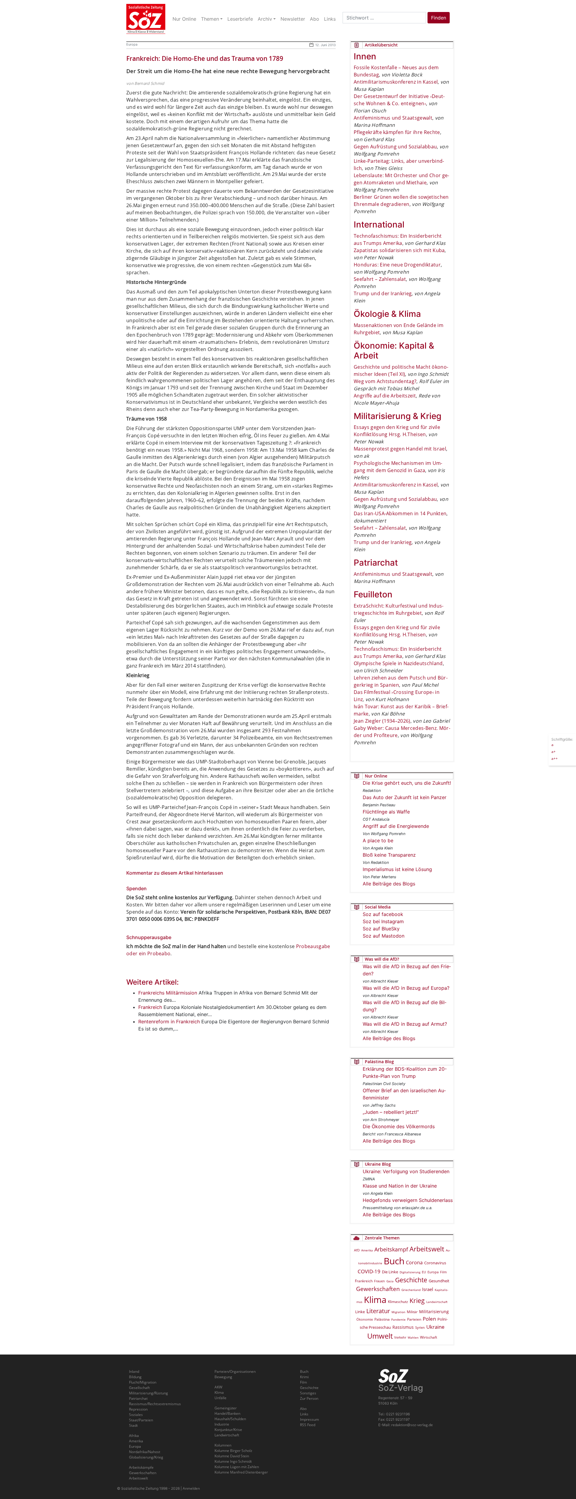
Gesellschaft (139, 1387)
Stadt (133, 1425)
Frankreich (364, 1280)
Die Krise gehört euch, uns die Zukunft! (407, 783)
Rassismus (403, 1327)
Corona (414, 1262)
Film (443, 1272)
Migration (398, 1312)
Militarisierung (434, 1311)
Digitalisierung (410, 1272)
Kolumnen (222, 1445)
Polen (429, 1318)
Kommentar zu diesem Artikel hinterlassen (174, 873)
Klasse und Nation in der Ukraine (400, 1186)
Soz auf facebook (383, 914)
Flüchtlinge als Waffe (386, 812)
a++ (554, 758)
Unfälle (220, 1397)
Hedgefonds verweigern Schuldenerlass (408, 1200)
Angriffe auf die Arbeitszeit (385, 395)
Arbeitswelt (427, 1249)
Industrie (221, 1424)
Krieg (417, 1300)
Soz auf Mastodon (383, 936)
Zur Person (309, 1398)
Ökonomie (364, 1319)
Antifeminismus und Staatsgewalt (393, 118)
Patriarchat (138, 1398)
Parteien (414, 1319)
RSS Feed (307, 1424)
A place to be (378, 840)
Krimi (304, 1376)
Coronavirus (435, 1263)
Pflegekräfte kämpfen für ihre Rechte (397, 132)
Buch (394, 1261)
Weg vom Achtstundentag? (385, 381)
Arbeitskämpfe (141, 1467)
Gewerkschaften (378, 1289)
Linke (360, 1311)
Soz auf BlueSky (381, 929)
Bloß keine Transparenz (389, 855)
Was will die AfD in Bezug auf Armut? (405, 1024)
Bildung (135, 1376)
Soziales (136, 1414)
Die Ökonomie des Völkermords (399, 1126)
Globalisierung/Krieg (146, 1457)
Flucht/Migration (142, 1382)
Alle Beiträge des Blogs (389, 884)
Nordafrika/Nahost (144, 1451)
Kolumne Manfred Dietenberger (241, 1472)
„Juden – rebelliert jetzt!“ (391, 1112)
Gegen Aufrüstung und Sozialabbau (395, 146)
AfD (357, 1250)
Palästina (382, 1319)
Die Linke (390, 1271)
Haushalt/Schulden (230, 1418)
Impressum (309, 1419)
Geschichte (411, 1280)
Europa (131, 44)
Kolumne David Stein (231, 1456)
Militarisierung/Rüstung (148, 1393)
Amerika (367, 1250)
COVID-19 (369, 1271)
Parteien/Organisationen (235, 1371)
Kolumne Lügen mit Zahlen (236, 1466)
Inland (134, 1371)
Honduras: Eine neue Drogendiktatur (397, 264)
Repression (138, 1409)
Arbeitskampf (391, 1249)
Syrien (420, 1327)
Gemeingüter (225, 1408)
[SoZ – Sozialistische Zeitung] (145, 18)
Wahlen (413, 1337)
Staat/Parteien (141, 1420)
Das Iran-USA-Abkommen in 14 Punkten (400, 513)
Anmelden (191, 1488)
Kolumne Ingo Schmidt (233, 1461)
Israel (427, 1289)
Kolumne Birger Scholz (233, 1450)
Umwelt (380, 1336)
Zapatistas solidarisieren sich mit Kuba (399, 250)
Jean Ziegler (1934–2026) (382, 721)
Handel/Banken (227, 1413)
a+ (553, 751)
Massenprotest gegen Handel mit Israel (400, 448)
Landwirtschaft (437, 1302)
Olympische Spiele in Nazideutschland (398, 663)
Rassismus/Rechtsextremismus (155, 1403)
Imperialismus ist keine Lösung (397, 869)
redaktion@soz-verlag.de (412, 1424)
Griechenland (411, 1290)
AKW (218, 1387)
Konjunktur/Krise (228, 1429)
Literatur (378, 1311)
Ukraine (435, 1326)
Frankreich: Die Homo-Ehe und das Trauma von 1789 (204, 58)
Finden (438, 18)
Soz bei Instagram (383, 921)
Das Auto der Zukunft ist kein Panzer (404, 797)
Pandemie (398, 1319)
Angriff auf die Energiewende (396, 826)
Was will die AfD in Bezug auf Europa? (406, 988)
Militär (412, 1312)
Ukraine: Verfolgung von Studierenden (406, 1171)
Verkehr (400, 1337)
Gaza (390, 1281)
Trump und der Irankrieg (383, 293)
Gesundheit (439, 1280)
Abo (303, 1408)
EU (424, 1272)
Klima (375, 1299)
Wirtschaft (428, 1337)
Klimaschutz (398, 1301)
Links (304, 1414)
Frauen (379, 1281)
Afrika (134, 1435)
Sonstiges (308, 1393)
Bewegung (223, 1376)
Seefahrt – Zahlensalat (380, 279)
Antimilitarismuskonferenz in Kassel (396, 82)
